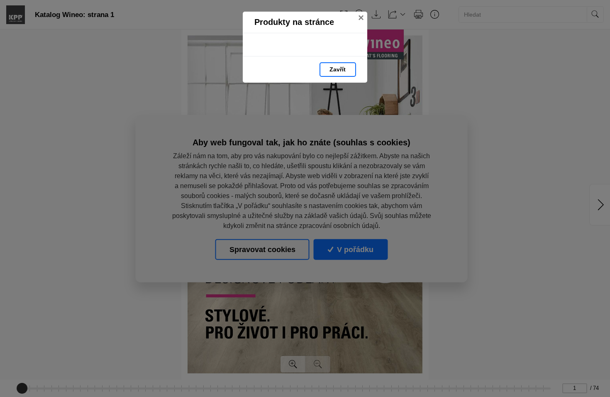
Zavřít (337, 69)
